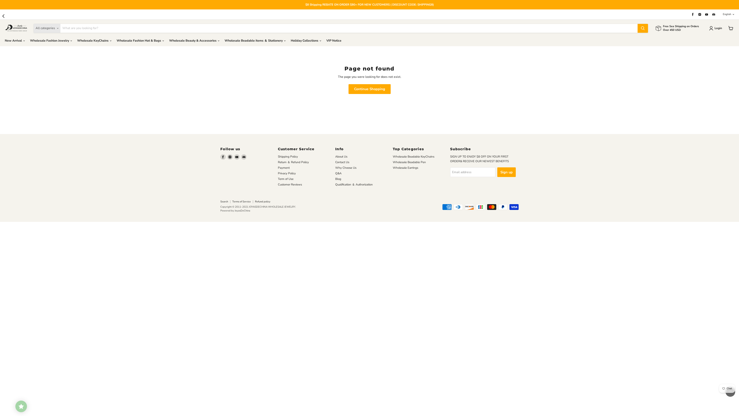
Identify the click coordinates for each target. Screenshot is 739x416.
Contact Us (342, 162)
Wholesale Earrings (405, 168)
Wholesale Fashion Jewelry (50, 41)
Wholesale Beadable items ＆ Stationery (254, 41)
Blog (338, 179)
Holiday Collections (305, 41)
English (727, 14)
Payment (284, 168)
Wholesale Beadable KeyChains (413, 157)
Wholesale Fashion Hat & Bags (139, 41)
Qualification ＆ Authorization (354, 184)
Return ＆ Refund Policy (293, 162)
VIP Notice (333, 41)
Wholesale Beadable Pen (409, 162)
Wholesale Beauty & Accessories (193, 41)
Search (224, 201)
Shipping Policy (288, 157)
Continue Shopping (369, 89)
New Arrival (14, 41)
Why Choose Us (345, 168)
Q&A (338, 173)
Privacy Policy (287, 173)
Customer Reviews (290, 184)
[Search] (643, 28)
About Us (341, 157)
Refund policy (262, 201)
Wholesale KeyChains (93, 41)
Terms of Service (241, 201)
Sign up (506, 172)
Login (718, 28)
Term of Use (285, 179)
